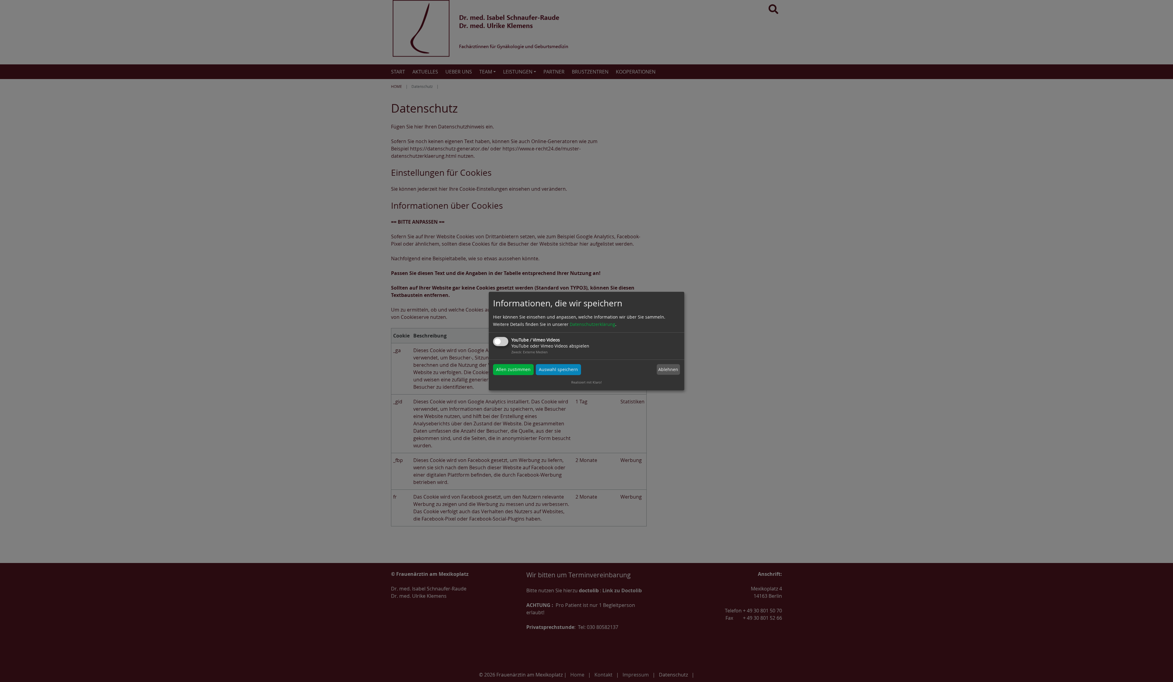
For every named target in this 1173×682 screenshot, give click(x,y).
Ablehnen (668, 369)
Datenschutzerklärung (592, 324)
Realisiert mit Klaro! (586, 382)
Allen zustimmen (513, 369)
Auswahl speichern (558, 369)
